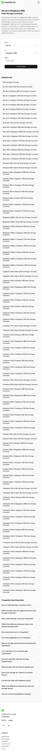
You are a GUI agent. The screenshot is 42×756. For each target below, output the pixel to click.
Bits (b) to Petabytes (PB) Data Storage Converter (19, 105)
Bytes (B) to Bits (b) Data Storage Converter (17, 123)
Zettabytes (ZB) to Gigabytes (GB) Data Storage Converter (19, 511)
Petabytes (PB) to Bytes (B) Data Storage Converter (20, 384)
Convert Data (21, 66)
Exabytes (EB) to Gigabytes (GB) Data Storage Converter (18, 457)
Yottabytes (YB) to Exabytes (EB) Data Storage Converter (18, 585)
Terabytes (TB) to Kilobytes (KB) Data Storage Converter (18, 336)
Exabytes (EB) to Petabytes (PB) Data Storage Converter (18, 470)
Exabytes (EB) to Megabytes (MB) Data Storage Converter (19, 450)
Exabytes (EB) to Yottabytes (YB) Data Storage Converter (18, 483)
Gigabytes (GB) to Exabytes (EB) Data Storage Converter (18, 307)
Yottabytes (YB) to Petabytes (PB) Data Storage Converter (19, 578)
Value (6, 57)
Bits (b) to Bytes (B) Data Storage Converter (17, 87)
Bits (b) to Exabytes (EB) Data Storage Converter (19, 109)
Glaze (4, 749)
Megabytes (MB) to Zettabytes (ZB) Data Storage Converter (19, 259)
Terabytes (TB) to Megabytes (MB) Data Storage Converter (19, 342)
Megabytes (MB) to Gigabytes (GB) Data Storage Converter (19, 234)
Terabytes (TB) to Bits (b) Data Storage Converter (19, 326)
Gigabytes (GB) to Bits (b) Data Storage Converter (20, 271)
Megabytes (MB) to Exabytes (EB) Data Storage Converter (19, 253)
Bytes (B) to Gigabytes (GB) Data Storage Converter (20, 136)
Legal (11, 720)
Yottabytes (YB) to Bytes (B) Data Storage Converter (20, 547)
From (6, 42)
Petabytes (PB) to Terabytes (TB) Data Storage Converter (19, 409)
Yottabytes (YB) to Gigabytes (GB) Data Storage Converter (19, 565)
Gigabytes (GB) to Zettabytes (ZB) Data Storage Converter (19, 314)
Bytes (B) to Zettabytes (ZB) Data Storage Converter (20, 154)
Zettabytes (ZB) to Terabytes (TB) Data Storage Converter (19, 517)
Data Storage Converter (11, 82)
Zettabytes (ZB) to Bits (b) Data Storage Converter (20, 488)
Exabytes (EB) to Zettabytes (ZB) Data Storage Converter (18, 476)
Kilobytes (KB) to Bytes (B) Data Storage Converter (20, 168)
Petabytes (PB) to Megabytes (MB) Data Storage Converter (19, 396)
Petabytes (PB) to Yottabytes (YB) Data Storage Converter (19, 428)
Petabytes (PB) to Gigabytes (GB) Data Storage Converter (19, 403)
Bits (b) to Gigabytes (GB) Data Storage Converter (20, 96)
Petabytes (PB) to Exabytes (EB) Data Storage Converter (18, 416)
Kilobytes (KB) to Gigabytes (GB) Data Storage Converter (18, 179)
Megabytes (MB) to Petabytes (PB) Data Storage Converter (19, 247)
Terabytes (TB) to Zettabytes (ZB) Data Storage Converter (19, 368)
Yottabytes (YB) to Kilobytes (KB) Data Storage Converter (18, 552)
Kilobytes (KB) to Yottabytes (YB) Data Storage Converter (18, 212)
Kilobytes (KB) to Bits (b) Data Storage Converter (19, 163)
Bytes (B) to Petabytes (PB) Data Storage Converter (20, 145)
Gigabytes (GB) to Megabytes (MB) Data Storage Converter (19, 288)
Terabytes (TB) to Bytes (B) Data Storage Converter (20, 330)
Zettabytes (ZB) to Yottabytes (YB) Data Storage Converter (19, 537)
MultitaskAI (5, 736)
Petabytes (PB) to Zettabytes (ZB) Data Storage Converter (19, 422)
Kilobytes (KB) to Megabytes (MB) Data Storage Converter (19, 173)
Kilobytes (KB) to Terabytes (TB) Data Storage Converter (18, 186)
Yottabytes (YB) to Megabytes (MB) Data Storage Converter (19, 559)
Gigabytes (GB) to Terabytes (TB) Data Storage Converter (19, 294)
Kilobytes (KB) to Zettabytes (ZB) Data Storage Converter (18, 205)
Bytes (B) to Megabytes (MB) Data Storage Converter (21, 132)
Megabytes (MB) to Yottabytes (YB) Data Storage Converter (19, 266)
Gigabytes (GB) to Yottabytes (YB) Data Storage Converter (19, 320)
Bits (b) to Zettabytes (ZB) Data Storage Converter (20, 114)
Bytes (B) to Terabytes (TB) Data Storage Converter (20, 141)
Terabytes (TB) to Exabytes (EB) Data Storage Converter (18, 361)
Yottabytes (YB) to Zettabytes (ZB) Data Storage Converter (19, 591)
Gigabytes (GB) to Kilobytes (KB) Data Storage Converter (18, 281)
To (5, 50)
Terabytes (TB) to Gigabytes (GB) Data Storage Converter (19, 348)
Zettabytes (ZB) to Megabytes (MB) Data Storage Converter (19, 505)
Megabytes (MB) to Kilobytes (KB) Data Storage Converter (19, 227)
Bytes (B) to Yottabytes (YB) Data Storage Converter (20, 159)
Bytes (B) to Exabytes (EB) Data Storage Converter (20, 150)
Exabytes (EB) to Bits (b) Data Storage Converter (19, 434)
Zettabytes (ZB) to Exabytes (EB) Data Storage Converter (18, 530)
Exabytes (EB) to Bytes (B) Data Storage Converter (20, 438)
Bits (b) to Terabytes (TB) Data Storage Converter (19, 100)
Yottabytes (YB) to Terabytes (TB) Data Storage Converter (19, 572)
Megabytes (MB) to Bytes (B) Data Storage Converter (21, 222)
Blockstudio (6, 739)
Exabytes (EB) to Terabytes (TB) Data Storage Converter (18, 463)
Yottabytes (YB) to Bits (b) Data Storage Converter (20, 542)
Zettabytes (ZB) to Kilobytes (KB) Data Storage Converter (18, 498)
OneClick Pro (6, 744)
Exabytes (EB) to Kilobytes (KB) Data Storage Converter (18, 444)
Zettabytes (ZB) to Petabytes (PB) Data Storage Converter (19, 524)
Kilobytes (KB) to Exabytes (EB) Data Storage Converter (18, 199)
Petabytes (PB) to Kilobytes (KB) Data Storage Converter (18, 390)
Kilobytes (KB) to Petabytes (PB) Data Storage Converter (18, 192)
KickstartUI (5, 746)
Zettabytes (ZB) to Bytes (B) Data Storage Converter (20, 493)
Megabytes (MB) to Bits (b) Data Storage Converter (20, 217)
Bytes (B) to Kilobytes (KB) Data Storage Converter (20, 127)
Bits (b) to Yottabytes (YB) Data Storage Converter (20, 118)
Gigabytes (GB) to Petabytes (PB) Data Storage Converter (19, 301)
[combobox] (21, 45)
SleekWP (5, 741)
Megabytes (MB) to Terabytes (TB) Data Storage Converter (19, 240)
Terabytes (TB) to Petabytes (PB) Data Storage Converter (19, 355)
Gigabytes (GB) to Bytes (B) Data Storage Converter (20, 276)
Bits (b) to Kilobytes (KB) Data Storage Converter (19, 91)
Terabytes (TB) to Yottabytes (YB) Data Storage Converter (19, 374)
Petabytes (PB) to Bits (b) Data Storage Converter (19, 380)
